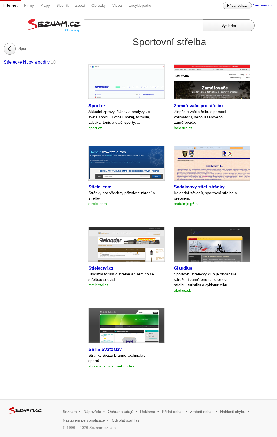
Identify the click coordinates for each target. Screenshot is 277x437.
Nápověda (92, 411)
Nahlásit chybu (232, 411)
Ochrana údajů (120, 411)
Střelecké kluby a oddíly (27, 62)
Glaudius (183, 268)
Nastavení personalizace (84, 420)
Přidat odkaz (237, 6)
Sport (23, 48)
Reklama (147, 411)
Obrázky (98, 5)
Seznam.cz (262, 5)
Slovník (62, 5)
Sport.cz (96, 105)
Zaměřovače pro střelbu (198, 105)
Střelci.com (99, 187)
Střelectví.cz (100, 268)
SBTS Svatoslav (105, 349)
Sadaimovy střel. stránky (199, 187)
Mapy (45, 5)
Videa (117, 5)
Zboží (80, 5)
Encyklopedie (139, 5)
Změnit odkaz (201, 411)
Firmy (29, 5)
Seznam (70, 411)
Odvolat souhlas (125, 420)
